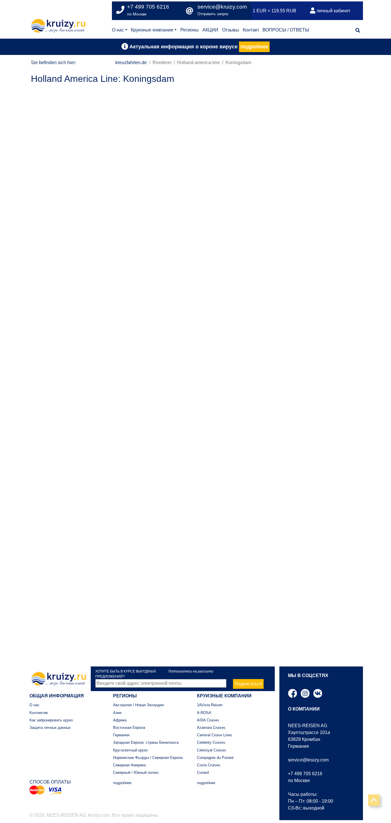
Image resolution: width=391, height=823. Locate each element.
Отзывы (230, 29)
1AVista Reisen (209, 705)
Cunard (203, 772)
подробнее (254, 47)
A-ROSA (204, 713)
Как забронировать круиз (51, 720)
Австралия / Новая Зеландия (138, 705)
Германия (121, 735)
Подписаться (248, 683)
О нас (118, 29)
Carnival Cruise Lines (214, 735)
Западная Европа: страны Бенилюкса (146, 742)
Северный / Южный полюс (136, 772)
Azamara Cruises (211, 727)
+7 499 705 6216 (305, 773)
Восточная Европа (129, 727)
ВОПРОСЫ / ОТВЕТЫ (285, 29)
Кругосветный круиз (130, 750)
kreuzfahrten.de (131, 62)
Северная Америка (129, 765)
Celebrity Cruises (211, 742)
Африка (120, 720)
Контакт (251, 29)
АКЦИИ (210, 29)
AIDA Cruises (208, 720)
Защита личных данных (50, 727)
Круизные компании (152, 29)
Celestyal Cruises (211, 750)
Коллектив (38, 713)
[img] (358, 30)
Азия (117, 713)
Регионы (189, 29)
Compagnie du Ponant (215, 757)
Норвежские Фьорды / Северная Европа (148, 757)
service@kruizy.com (222, 7)
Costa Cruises (208, 765)
